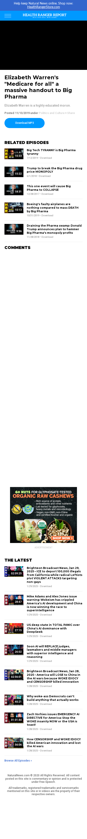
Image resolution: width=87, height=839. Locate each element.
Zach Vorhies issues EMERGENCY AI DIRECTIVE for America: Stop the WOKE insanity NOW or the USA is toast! (53, 719)
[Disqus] (43, 310)
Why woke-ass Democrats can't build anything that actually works (53, 698)
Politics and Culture (52, 113)
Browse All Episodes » (18, 760)
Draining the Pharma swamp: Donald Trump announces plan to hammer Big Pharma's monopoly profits (54, 229)
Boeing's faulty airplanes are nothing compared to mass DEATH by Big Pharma (53, 207)
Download (46, 158)
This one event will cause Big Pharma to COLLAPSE (49, 188)
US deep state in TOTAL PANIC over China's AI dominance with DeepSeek (53, 628)
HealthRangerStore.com (43, 7)
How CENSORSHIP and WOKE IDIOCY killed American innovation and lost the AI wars (54, 743)
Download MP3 (24, 122)
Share (71, 113)
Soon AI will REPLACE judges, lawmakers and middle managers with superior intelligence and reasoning (52, 652)
